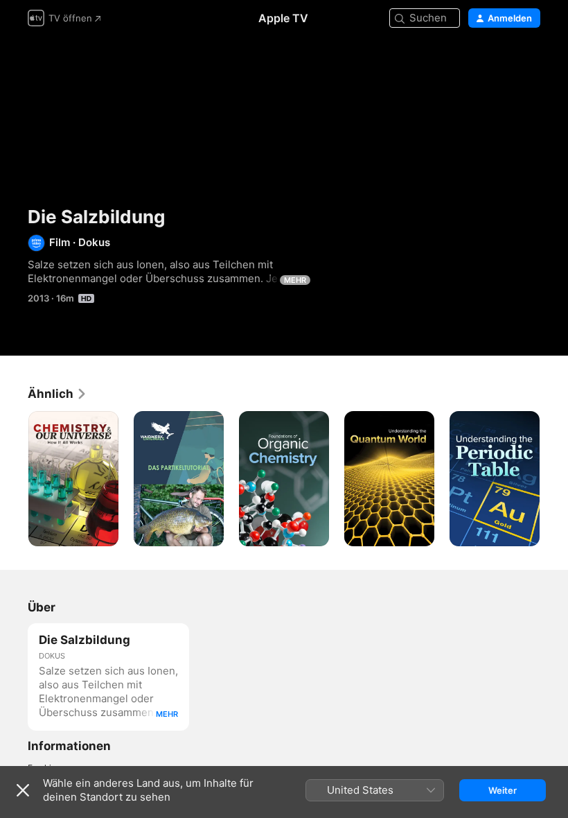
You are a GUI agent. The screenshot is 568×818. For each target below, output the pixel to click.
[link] (57, 393)
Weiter (502, 790)
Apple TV (283, 18)
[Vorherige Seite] (14, 479)
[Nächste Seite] (554, 479)
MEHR (295, 280)
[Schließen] (23, 790)
